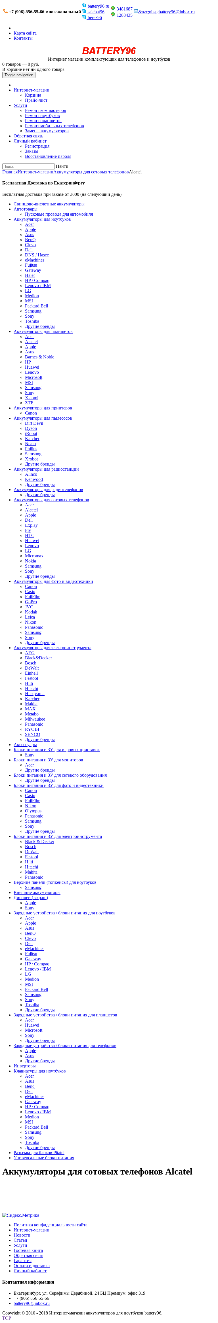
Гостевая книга (28, 1250)
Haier (30, 275)
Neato (30, 443)
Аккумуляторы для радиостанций (46, 469)
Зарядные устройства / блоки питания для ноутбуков (65, 912)
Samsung (33, 311)
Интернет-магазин (31, 90)
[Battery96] (109, 54)
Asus (29, 234)
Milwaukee (35, 719)
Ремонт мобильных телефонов (54, 125)
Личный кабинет (30, 141)
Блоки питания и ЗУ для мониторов (48, 759)
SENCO (32, 734)
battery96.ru (98, 6)
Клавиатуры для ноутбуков (40, 1071)
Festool (31, 678)
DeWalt (32, 668)
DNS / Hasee (37, 254)
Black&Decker (38, 657)
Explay (31, 525)
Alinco (31, 474)
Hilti (29, 683)
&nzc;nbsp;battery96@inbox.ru (166, 11)
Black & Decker (39, 841)
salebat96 (95, 11)
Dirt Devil (34, 423)
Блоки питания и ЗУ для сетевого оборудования (60, 775)
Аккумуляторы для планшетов (43, 331)
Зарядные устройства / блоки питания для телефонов (65, 1045)
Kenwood (34, 479)
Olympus (33, 810)
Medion (32, 295)
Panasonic (34, 627)
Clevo (30, 244)
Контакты (23, 38)
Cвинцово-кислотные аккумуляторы (49, 203)
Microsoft (33, 377)
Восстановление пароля (48, 156)
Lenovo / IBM (38, 285)
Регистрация (37, 146)
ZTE (29, 402)
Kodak (31, 612)
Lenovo (32, 372)
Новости (22, 1235)
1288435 (124, 15)
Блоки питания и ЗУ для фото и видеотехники (59, 785)
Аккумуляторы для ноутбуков (42, 219)
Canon (31, 413)
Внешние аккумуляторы (37, 892)
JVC (29, 606)
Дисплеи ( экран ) (31, 897)
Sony (29, 316)
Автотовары (25, 209)
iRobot (31, 433)
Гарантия (23, 1260)
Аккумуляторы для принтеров (43, 407)
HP (28, 362)
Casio (30, 591)
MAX (30, 708)
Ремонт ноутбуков (42, 115)
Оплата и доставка (32, 1265)
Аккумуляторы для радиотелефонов (48, 489)
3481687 (124, 9)
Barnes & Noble (39, 356)
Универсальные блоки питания (44, 1157)
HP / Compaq (37, 280)
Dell (29, 249)
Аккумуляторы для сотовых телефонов (91, 171)
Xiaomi (31, 397)
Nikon (30, 622)
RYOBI (32, 729)
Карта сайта (25, 33)
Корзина (33, 95)
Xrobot (31, 458)
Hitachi (31, 688)
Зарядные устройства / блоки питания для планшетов (65, 1014)
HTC (29, 535)
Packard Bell (36, 305)
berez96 (94, 17)
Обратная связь (28, 135)
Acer (29, 224)
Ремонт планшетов (43, 120)
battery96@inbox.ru (32, 1303)
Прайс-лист (36, 100)
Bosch (30, 663)
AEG (30, 652)
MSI (29, 300)
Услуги (20, 105)
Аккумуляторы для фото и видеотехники (53, 581)
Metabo (32, 714)
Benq (30, 1086)
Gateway (33, 270)
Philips (31, 448)
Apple (30, 229)
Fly (28, 530)
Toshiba (32, 321)
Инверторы (25, 1065)
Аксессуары (25, 744)
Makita (31, 703)
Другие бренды (40, 326)
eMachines (34, 260)
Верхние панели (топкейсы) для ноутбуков (55, 882)
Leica (30, 617)
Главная (10, 171)
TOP (6, 1318)
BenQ (30, 239)
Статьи (20, 1240)
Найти (62, 166)
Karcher (32, 438)
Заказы (31, 151)
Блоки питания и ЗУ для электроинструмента (58, 836)
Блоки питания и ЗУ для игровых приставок (57, 749)
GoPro (31, 601)
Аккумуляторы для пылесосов (43, 418)
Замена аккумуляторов (47, 130)
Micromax (34, 555)
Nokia (30, 560)
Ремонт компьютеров (45, 110)
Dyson (31, 428)
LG (28, 290)
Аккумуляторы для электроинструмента (52, 647)
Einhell (31, 673)
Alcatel (31, 341)
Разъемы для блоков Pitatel (39, 1152)
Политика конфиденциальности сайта (50, 1224)
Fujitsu (31, 265)
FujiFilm (32, 596)
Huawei (32, 367)
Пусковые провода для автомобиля (59, 214)
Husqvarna (35, 693)
